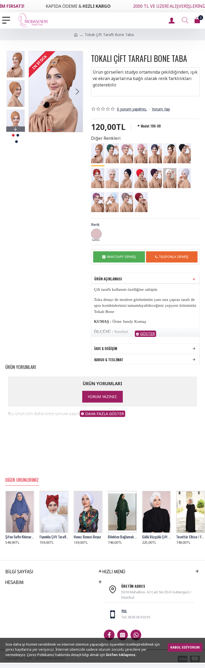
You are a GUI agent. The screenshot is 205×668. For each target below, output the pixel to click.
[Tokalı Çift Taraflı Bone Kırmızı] (141, 178)
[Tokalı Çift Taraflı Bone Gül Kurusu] (126, 153)
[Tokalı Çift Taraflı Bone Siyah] (184, 153)
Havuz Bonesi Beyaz (87, 536)
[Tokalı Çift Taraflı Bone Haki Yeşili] (169, 153)
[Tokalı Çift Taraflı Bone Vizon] (126, 202)
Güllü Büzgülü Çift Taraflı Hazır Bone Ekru (156, 536)
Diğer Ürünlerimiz (22, 480)
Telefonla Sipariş (173, 257)
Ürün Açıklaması (108, 278)
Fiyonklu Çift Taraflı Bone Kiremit (54, 536)
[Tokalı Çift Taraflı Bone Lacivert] (126, 178)
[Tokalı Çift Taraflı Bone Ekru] (169, 178)
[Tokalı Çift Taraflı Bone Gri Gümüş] (184, 178)
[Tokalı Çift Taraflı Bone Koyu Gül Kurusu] (97, 202)
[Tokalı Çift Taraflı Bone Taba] (97, 153)
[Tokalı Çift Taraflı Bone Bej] (112, 178)
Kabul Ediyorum (185, 647)
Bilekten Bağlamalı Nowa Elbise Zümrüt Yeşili (122, 536)
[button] (34, 91)
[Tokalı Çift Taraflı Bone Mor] (155, 178)
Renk (95, 224)
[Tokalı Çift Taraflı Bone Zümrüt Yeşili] (112, 153)
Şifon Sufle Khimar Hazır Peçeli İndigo (19, 536)
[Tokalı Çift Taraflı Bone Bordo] (141, 202)
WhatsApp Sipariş (121, 257)
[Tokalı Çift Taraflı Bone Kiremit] (97, 178)
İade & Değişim (105, 348)
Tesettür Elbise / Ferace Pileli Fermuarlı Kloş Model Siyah (190, 536)
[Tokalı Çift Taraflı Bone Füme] (155, 153)
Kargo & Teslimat (108, 359)
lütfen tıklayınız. (121, 654)
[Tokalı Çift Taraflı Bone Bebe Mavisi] (112, 202)
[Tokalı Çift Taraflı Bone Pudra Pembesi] (141, 153)
